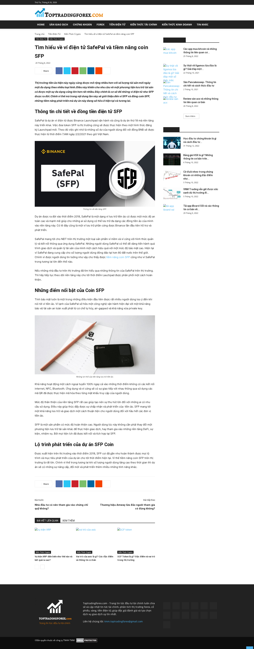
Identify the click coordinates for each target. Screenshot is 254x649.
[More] (107, 70)
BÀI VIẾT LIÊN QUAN (47, 520)
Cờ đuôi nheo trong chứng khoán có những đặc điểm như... (198, 175)
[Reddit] (185, 615)
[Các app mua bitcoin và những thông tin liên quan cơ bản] (172, 53)
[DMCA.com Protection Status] (86, 640)
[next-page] (42, 567)
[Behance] (166, 605)
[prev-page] (37, 567)
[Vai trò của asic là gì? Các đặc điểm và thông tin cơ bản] (95, 541)
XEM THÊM (68, 520)
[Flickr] (204, 605)
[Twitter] (67, 70)
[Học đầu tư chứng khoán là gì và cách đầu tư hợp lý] (172, 143)
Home (41, 24)
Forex (100, 24)
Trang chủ (39, 34)
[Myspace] (166, 615)
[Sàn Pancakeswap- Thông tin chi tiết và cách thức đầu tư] (172, 89)
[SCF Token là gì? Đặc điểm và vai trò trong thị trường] (136, 541)
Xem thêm (190, 116)
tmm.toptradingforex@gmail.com (123, 621)
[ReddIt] (98, 70)
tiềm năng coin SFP (118, 257)
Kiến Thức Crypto (72, 34)
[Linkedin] (90, 70)
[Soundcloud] (194, 615)
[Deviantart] (185, 605)
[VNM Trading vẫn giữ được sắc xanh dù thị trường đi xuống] (172, 193)
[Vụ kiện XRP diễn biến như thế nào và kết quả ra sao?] (53, 541)
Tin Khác (202, 24)
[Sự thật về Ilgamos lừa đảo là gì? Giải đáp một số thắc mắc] (172, 73)
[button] (215, 24)
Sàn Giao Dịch (58, 24)
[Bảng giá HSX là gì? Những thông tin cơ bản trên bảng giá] (172, 159)
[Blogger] (176, 605)
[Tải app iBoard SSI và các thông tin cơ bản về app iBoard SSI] (172, 210)
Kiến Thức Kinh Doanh (177, 24)
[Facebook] (59, 70)
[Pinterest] (75, 70)
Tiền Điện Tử (117, 24)
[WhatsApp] (82, 70)
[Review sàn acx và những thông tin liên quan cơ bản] (172, 103)
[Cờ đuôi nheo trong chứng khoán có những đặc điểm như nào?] (172, 176)
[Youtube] (166, 624)
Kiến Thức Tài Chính (143, 24)
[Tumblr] (204, 615)
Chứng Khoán (82, 24)
